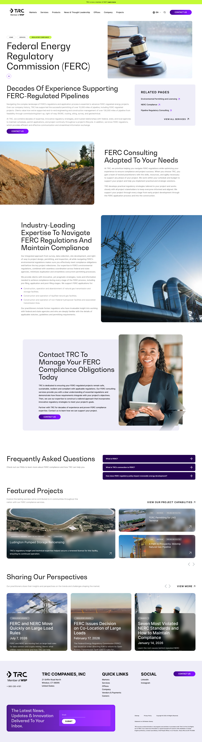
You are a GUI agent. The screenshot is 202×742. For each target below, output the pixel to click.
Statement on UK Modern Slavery (144, 721)
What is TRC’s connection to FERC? (120, 467)
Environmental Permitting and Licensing (159, 99)
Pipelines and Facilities (173, 512)
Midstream (160, 512)
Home (11, 37)
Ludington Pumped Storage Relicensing (37, 542)
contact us (181, 12)
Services (44, 12)
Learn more (112, 2)
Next (193, 564)
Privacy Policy (148, 715)
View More (184, 586)
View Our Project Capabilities (169, 502)
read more (20, 645)
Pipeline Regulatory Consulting (155, 110)
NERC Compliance (149, 104)
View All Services (175, 119)
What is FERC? (112, 459)
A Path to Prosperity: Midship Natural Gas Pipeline (165, 545)
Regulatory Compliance (40, 37)
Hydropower (58, 536)
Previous (189, 564)
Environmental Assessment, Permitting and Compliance (27, 536)
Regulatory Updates (19, 618)
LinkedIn (145, 680)
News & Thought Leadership (77, 12)
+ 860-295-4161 (14, 686)
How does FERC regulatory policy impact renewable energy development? (136, 476)
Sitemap (137, 715)
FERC (49, 536)
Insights (144, 618)
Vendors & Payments (111, 693)
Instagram (145, 683)
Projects (120, 12)
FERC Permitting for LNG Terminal (162, 519)
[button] (155, 12)
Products (56, 12)
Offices (97, 12)
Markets (33, 12)
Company (108, 12)
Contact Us (17, 131)
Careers (105, 696)
